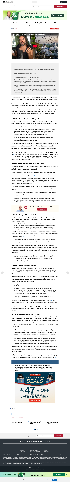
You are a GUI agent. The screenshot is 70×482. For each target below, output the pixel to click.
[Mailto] (12, 411)
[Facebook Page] (10, 411)
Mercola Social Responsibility (35, 451)
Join (37, 429)
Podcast (45, 450)
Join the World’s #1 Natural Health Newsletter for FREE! (13, 5)
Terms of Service (47, 479)
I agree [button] (54, 479)
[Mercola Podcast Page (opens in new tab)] (47, 441)
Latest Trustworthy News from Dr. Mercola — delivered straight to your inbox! (21, 436)
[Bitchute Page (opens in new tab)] (43, 441)
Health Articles (22, 451)
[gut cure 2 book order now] (35, 19)
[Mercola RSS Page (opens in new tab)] (49, 441)
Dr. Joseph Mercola (37, 25)
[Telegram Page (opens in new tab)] (27, 441)
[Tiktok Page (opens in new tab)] (38, 441)
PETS (30, 2)
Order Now (58, 474)
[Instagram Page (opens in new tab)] (22, 441)
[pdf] (14, 410)
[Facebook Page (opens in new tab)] (20, 441)
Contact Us (22, 450)
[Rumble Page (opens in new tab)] (45, 441)
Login (33, 429)
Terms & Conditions (30, 467)
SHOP (64, 2)
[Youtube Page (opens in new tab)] (41, 441)
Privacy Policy (40, 479)
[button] (60, 6)
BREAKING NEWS (17, 2)
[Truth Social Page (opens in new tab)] (31, 441)
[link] (11, 28)
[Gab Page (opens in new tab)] (29, 441)
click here (21, 462)
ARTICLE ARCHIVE (24, 2)
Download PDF (42, 209)
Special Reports (46, 451)
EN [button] (52, 2)
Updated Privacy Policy (39, 467)
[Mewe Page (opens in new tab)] (35, 441)
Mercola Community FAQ (34, 450)
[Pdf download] (17, 28)
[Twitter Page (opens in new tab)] (25, 441)
